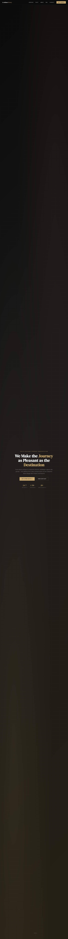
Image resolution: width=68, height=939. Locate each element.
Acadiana (7, 2)
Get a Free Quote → (27, 478)
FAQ (46, 2)
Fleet (36, 2)
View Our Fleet (42, 478)
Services (31, 2)
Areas (42, 2)
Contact (52, 2)
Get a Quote (61, 2)
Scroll (35, 933)
